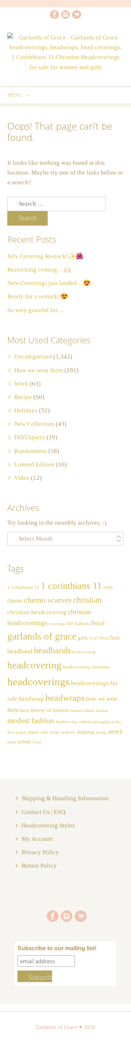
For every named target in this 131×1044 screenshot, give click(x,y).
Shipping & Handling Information (65, 798)
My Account (37, 838)
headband (19, 651)
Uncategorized (33, 356)
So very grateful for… (35, 310)
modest (102, 711)
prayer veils (38, 732)
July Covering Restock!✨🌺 (45, 256)
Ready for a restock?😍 (37, 296)
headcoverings (38, 681)
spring (101, 732)
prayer (21, 732)
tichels (24, 742)
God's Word (99, 638)
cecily (108, 587)
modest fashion (30, 721)
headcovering (34, 665)
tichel (11, 742)
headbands (52, 650)
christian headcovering (37, 612)
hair (115, 637)
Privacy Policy (40, 852)
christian (87, 599)
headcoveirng (83, 652)
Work (21, 383)
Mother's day (67, 722)
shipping (85, 732)
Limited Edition (34, 464)
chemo (15, 600)
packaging (101, 722)
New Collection (34, 423)
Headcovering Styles (48, 825)
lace (24, 710)
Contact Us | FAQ (43, 812)
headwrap (31, 698)
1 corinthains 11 (23, 587)
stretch (115, 732)
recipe (54, 732)
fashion (82, 623)
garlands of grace (41, 636)
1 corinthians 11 (71, 585)
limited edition (82, 710)
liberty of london (50, 710)
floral (98, 623)
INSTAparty (29, 437)
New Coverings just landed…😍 (49, 283)
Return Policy (39, 865)
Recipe (23, 397)
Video (21, 477)
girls (83, 638)
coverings (57, 624)
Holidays (25, 410)
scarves (68, 732)
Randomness (30, 451)
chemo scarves (48, 600)
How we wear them (38, 370)
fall (70, 623)
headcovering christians (86, 667)
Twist (36, 742)
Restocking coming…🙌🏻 (39, 269)
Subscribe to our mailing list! (56, 948)
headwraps (65, 697)
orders (85, 721)
